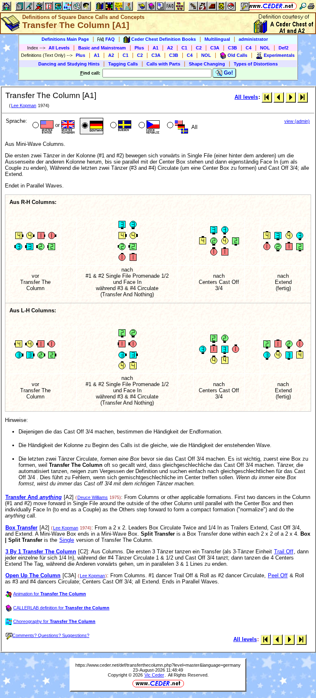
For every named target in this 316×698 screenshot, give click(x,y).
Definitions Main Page (65, 39)
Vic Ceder (154, 674)
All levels (246, 97)
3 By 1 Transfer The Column (40, 551)
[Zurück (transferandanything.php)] (279, 97)
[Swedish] (120, 126)
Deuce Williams (92, 497)
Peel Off (278, 575)
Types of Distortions (256, 63)
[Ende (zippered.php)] (302, 97)
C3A (214, 47)
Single (66, 540)
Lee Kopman (23, 105)
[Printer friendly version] (311, 6)
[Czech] (148, 126)
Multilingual (217, 39)
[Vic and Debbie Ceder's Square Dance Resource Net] (271, 6)
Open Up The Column (32, 575)
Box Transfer (21, 528)
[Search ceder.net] (303, 6)
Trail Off (283, 551)
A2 (170, 47)
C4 (248, 47)
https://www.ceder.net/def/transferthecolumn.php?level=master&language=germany (158, 665)
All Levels (59, 47)
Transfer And (33, 497)
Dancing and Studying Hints (69, 63)
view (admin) (297, 121)
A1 (155, 47)
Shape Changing (207, 63)
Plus (139, 47)
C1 (184, 47)
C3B (232, 47)
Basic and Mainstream (102, 47)
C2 (199, 47)
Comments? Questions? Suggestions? (50, 635)
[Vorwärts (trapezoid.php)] (291, 97)
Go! (227, 73)
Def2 (283, 47)
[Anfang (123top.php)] (267, 97)
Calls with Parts (163, 63)
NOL (265, 47)
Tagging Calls (123, 63)
